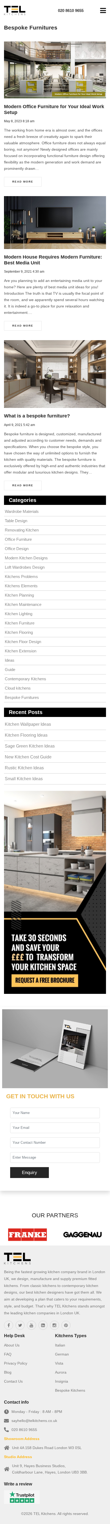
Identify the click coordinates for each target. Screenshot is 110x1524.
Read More (22, 181)
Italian (60, 1345)
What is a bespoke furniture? (37, 416)
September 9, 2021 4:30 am (24, 271)
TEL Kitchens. (45, 1514)
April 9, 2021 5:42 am (19, 425)
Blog (7, 1372)
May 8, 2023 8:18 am (19, 121)
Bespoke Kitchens (70, 1390)
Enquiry (29, 1172)
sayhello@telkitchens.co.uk (34, 1421)
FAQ (7, 1354)
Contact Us (13, 1381)
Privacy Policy (15, 1363)
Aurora (60, 1372)
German (62, 1354)
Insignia (61, 1381)
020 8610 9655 (24, 1430)
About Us (11, 1345)
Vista (59, 1363)
